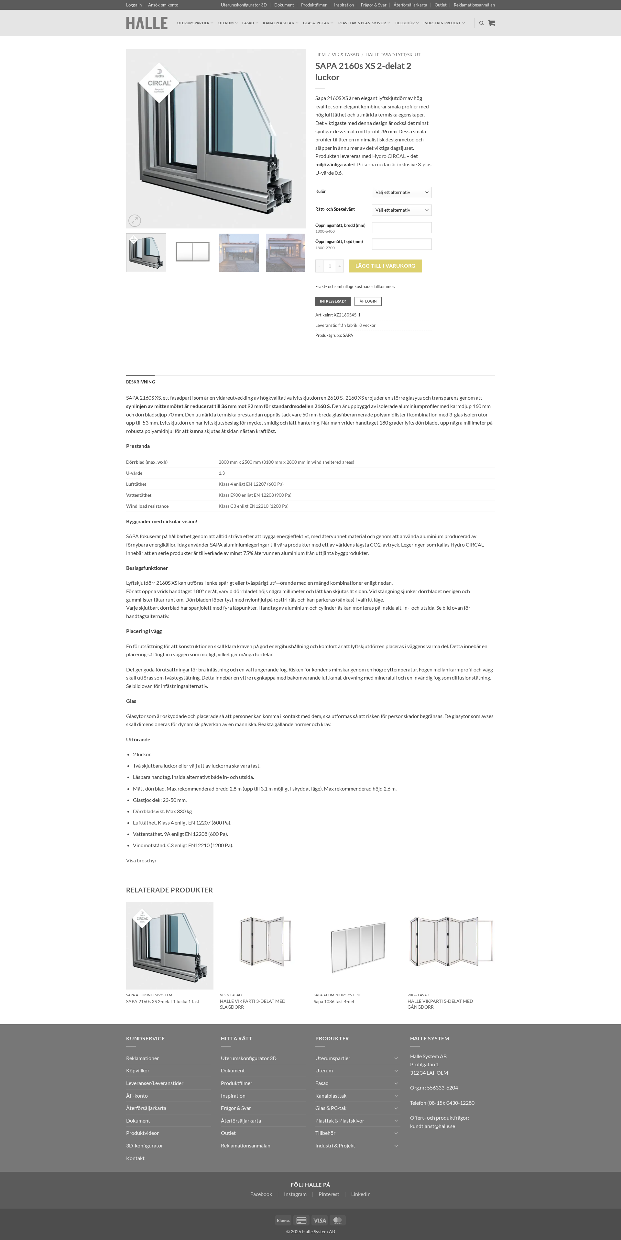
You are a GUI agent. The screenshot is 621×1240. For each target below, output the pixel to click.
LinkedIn (361, 1194)
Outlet (441, 4)
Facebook (261, 1194)
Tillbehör (405, 23)
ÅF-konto (137, 1095)
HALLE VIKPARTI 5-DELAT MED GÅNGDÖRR (440, 1004)
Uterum (226, 23)
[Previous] (138, 139)
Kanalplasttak (278, 23)
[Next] (294, 139)
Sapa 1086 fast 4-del (334, 1001)
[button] (134, 5)
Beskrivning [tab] (140, 381)
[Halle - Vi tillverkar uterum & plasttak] (147, 23)
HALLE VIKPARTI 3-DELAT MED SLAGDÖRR (253, 1004)
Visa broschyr (141, 860)
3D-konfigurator (144, 1145)
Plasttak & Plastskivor (362, 23)
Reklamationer (142, 1058)
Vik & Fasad (345, 54)
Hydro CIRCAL (389, 156)
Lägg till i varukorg (385, 266)
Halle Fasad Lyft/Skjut (392, 54)
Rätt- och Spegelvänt (335, 209)
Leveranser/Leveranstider (154, 1083)
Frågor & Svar (374, 4)
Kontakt (135, 1158)
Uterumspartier (193, 23)
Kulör (320, 191)
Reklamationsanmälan (474, 4)
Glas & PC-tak (316, 23)
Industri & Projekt (442, 23)
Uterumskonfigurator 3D (244, 4)
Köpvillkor (137, 1070)
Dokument (284, 4)
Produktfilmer (314, 4)
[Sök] (481, 23)
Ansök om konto (163, 4)
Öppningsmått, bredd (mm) (340, 225)
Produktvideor (142, 1133)
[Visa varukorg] (491, 23)
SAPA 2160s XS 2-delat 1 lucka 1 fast (162, 1001)
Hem (320, 54)
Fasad (248, 23)
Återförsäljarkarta (410, 4)
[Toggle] (396, 1058)
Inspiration (344, 4)
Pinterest (329, 1194)
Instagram (295, 1194)
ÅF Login (368, 301)
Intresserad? (333, 301)
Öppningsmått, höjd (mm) (339, 241)
